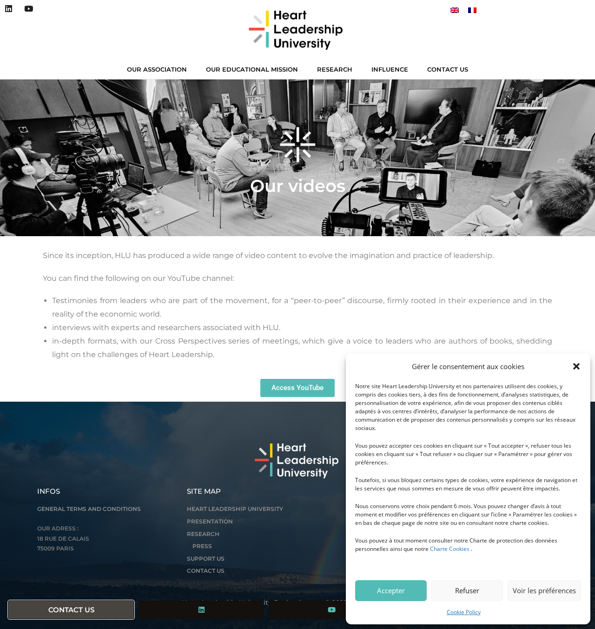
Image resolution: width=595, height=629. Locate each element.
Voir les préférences (544, 590)
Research (334, 69)
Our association (157, 69)
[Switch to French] (472, 10)
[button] (576, 366)
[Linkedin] (8, 8)
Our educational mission (252, 69)
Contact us (447, 69)
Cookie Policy (464, 612)
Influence (389, 69)
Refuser (467, 590)
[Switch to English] (454, 10)
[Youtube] (28, 8)
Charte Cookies (449, 549)
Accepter (391, 590)
